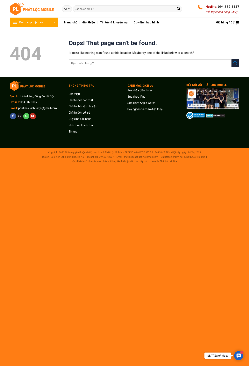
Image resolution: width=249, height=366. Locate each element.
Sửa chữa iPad (136, 96)
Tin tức (73, 131)
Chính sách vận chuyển (82, 106)
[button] (239, 356)
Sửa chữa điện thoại (139, 90)
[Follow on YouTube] (33, 116)
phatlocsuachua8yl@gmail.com (37, 108)
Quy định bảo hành (80, 118)
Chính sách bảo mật (81, 100)
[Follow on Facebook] (13, 116)
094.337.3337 (228, 7)
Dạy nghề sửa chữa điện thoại (145, 109)
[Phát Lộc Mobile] (33, 8)
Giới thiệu (74, 93)
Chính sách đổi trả (79, 112)
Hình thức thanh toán (81, 125)
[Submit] (178, 8)
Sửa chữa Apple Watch (141, 102)
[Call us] (26, 116)
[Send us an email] (20, 116)
